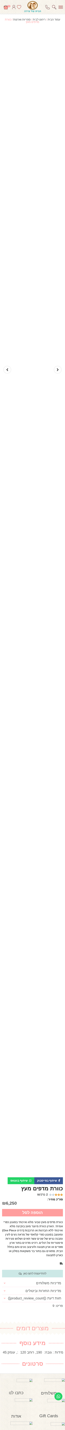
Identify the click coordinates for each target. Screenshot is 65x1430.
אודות (16, 1416)
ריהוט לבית (39, 19)
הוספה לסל (32, 1212)
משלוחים (49, 1393)
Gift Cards (48, 1415)
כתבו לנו (16, 1392)
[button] (48, 1180)
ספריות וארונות (22, 19)
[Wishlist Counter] (19, 7)
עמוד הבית (54, 19)
